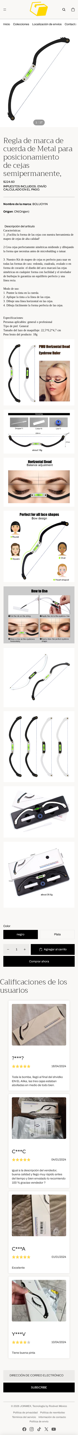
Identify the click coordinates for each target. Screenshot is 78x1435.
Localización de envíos (47, 24)
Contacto (71, 24)
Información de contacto (52, 1417)
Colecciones (21, 24)
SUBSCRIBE (39, 1387)
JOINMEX (25, 1406)
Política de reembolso (52, 1412)
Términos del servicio (24, 1417)
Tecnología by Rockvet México (49, 1406)
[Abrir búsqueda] (63, 9)
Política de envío (39, 1421)
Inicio (6, 24)
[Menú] (5, 9)
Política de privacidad (25, 1412)
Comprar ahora (39, 961)
